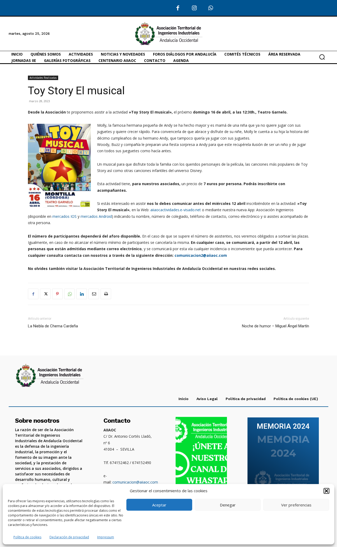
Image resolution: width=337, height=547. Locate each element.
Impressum (105, 537)
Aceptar (159, 504)
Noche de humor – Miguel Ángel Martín (275, 326)
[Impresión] (106, 294)
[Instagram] (194, 8)
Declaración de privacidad (69, 537)
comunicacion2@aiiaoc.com (201, 255)
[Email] (93, 294)
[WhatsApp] (211, 8)
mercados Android (96, 216)
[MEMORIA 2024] (283, 456)
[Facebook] (178, 8)
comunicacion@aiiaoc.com (135, 482)
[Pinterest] (57, 294)
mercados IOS (64, 216)
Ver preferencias (296, 504)
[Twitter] (45, 294)
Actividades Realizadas (43, 78)
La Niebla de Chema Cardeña (53, 326)
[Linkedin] (81, 294)
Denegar (228, 504)
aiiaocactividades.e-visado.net (175, 209)
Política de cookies (27, 537)
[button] (326, 491)
